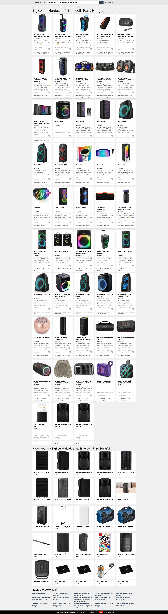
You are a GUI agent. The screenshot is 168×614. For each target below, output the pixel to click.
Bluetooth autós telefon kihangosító (124, 598)
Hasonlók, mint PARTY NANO (82, 182)
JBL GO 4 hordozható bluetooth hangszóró (105, 382)
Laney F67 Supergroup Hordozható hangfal (83, 382)
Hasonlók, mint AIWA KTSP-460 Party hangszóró (104, 269)
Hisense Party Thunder (125, 251)
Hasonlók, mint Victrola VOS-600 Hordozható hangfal (62, 399)
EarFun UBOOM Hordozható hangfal (83, 339)
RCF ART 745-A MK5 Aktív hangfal (63, 425)
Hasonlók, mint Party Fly (39, 225)
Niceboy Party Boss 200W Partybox (124, 295)
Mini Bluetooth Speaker (42, 338)
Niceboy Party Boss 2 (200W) (83, 295)
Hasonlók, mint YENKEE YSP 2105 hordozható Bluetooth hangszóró (41, 139)
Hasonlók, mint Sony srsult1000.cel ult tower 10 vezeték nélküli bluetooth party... (126, 227)
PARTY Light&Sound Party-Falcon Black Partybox (104, 80)
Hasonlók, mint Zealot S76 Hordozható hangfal (40, 399)
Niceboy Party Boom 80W (42, 294)
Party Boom (122, 121)
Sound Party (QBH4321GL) (101, 209)
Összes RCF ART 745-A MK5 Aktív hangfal (62, 442)
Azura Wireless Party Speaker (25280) (83, 252)
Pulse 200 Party (81, 208)
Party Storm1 (80, 121)
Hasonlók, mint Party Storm (103, 139)
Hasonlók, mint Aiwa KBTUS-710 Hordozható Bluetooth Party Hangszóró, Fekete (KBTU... (41, 54)
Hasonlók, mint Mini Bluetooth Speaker (41, 356)
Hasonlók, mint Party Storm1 (82, 139)
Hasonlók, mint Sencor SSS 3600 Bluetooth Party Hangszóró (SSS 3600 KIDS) (83, 97)
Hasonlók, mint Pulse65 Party (61, 139)
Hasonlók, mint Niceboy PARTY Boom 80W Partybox (104, 312)
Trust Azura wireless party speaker (62, 295)
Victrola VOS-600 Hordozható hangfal (62, 382)
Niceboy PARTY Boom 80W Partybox (105, 295)
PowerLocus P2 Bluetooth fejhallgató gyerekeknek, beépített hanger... (83, 599)
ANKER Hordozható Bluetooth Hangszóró (126, 382)
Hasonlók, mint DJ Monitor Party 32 (63, 268)
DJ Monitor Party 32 (61, 251)
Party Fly (37, 208)
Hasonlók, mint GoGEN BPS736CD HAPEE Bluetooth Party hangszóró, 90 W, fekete (63, 97)
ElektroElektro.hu (40, 2)
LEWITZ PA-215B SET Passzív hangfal (102, 598)
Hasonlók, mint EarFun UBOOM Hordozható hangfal (83, 356)
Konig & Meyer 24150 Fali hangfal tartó (61, 605)
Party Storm (101, 121)
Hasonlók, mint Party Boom (124, 139)
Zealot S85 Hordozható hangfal (126, 339)
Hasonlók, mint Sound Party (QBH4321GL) (103, 226)
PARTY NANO (79, 165)
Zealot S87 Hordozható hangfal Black (82, 594)
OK (101, 612)
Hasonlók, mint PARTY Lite (103, 182)
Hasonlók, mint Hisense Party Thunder (124, 269)
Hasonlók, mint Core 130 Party (61, 225)
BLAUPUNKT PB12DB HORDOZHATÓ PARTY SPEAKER (40, 80)
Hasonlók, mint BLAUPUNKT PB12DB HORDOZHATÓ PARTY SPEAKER (41, 97)
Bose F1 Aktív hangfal (41, 527)
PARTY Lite (100, 165)
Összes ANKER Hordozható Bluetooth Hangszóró (124, 399)
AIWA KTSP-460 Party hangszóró (103, 252)
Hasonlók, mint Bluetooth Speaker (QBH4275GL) (62, 356)
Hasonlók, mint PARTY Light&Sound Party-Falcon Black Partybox (105, 96)
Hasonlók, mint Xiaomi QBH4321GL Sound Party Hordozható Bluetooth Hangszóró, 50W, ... (105, 54)
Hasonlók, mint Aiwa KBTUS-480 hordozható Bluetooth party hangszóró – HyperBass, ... (62, 54)
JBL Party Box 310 (38, 593)
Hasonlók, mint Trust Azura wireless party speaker (63, 312)
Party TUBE (121, 165)
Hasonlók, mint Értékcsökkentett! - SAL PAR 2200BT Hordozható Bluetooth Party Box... (84, 54)
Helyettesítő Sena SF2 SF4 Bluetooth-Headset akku (41, 598)
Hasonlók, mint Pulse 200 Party (83, 225)
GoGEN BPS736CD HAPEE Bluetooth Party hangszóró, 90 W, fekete (63, 80)
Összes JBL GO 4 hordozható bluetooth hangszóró (103, 399)
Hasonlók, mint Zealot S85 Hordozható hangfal (124, 356)
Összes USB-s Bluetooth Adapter (41, 442)
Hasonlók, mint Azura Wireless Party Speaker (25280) (84, 269)
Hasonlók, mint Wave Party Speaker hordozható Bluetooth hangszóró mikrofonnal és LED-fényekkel (126, 54)
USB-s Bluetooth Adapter (39, 425)
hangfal (48, 7)
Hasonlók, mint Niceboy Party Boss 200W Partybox (126, 312)
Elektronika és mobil (38, 7)
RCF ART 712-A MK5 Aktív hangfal (84, 425)
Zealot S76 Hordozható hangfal (42, 382)
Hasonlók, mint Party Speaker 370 (62, 182)
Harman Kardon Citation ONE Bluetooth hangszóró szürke (83, 606)
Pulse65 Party (59, 121)
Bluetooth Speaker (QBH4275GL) (61, 339)
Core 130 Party (60, 208)
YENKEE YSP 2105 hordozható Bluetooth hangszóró (42, 123)
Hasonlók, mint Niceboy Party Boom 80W (42, 312)
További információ (109, 612)
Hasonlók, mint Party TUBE (124, 182)
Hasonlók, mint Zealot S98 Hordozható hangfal (103, 356)
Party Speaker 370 (61, 165)
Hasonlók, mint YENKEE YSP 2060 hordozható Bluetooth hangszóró (125, 96)
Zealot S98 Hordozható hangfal (105, 339)
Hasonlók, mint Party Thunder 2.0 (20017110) (41, 269)
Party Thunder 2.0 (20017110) (40, 252)
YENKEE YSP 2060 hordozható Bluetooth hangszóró (126, 80)
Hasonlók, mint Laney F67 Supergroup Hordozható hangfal (83, 399)
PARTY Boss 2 (38, 165)
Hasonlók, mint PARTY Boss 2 (40, 182)
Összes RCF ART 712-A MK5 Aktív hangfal (83, 442)
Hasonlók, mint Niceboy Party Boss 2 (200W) (84, 312)
